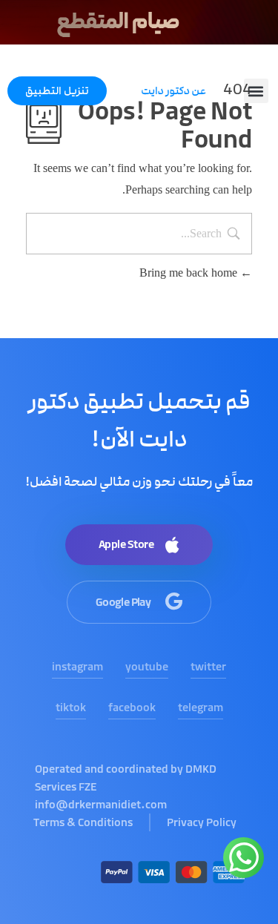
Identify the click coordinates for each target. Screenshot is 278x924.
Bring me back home (189, 272)
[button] (256, 91)
